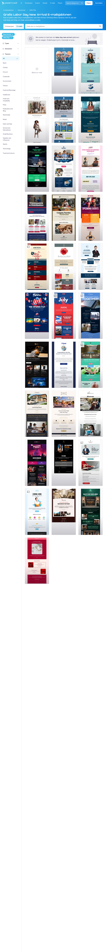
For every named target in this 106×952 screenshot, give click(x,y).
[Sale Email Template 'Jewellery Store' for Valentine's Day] (37, 560)
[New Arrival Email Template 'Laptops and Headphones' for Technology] (37, 364)
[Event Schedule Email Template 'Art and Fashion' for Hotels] (90, 511)
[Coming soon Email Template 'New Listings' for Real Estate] (37, 413)
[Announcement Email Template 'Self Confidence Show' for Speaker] (64, 462)
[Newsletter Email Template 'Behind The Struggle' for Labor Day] (64, 119)
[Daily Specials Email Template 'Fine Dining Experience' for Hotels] (64, 413)
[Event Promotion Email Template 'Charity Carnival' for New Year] (90, 364)
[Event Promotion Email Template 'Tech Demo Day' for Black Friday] (37, 168)
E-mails (19, 26)
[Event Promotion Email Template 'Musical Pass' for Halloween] (37, 462)
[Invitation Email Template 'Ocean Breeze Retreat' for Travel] (90, 413)
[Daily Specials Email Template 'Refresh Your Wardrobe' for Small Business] (37, 119)
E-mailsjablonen (8, 10)
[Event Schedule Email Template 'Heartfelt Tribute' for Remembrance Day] (64, 266)
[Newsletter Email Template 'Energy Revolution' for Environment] (90, 315)
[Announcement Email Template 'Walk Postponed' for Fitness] (64, 70)
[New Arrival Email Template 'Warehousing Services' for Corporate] (37, 217)
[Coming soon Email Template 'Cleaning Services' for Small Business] (37, 511)
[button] (18, 43)
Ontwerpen (9, 26)
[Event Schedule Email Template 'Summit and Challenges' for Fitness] (90, 217)
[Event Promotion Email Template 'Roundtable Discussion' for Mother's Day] (90, 168)
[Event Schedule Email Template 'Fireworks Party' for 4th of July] (64, 315)
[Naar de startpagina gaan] (8, 3)
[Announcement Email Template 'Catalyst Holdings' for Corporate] (90, 119)
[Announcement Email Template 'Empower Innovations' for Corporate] (90, 70)
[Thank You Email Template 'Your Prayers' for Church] (64, 511)
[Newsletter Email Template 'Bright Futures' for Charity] (64, 168)
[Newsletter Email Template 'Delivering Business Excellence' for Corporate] (90, 266)
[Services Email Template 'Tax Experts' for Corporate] (90, 462)
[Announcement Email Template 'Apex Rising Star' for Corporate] (64, 364)
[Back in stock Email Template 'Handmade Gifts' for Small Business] (64, 217)
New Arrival (21, 10)
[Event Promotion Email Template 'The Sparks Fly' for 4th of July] (37, 315)
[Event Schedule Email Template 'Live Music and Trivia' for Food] (37, 266)
